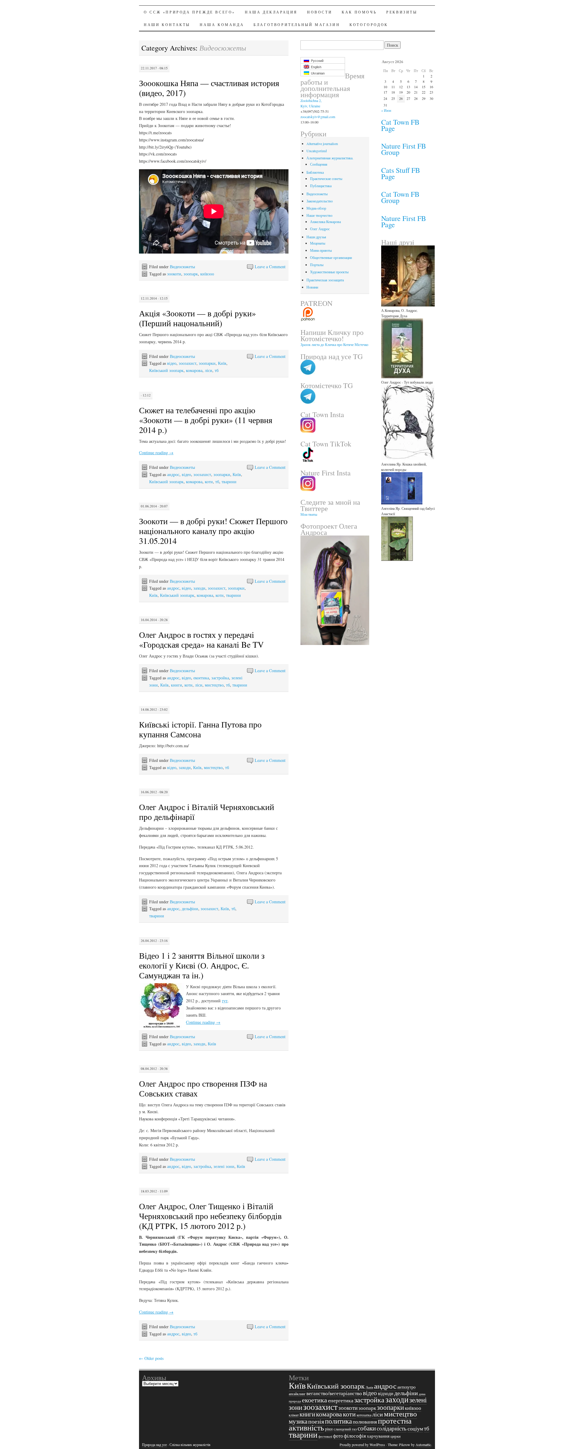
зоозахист (187, 363)
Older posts (151, 1358)
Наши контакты (167, 24)
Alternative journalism (322, 143)
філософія (355, 1436)
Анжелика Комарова (325, 221)
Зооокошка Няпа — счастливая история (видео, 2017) (209, 87)
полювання (365, 1421)
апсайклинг (297, 1394)
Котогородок (368, 24)
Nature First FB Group (403, 149)
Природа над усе (154, 1444)
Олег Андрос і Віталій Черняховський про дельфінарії (206, 811)
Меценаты (317, 243)
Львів (369, 1387)
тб (217, 370)
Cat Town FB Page (400, 125)
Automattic (423, 1444)
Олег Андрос (320, 228)
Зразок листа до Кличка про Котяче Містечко (334, 344)
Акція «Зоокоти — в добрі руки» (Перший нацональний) (197, 318)
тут (225, 1000)
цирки (395, 1436)
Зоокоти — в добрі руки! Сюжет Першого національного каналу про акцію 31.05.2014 (213, 530)
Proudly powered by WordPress (362, 1444)
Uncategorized (316, 150)
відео (171, 363)
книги (176, 685)
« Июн (386, 110)
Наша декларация (271, 12)
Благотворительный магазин (297, 24)
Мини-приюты (321, 250)
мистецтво (214, 685)
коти (209, 481)
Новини (312, 287)
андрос (173, 474)
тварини (229, 481)
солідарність (392, 1428)
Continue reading (156, 452)
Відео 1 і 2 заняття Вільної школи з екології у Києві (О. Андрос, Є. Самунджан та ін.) (202, 965)
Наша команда (222, 24)
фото (338, 1436)
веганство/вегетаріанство (334, 1393)
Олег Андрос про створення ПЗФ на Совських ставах (203, 1088)
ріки (329, 1429)
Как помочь (359, 12)
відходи (385, 1393)
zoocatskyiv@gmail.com (317, 116)
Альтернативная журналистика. (329, 157)
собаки (367, 1428)
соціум (415, 1428)
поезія (316, 1421)
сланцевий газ (345, 1429)
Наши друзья (316, 236)
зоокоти (174, 274)
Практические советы (326, 178)
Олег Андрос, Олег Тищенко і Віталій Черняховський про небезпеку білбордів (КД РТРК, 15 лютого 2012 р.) (210, 1215)
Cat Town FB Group (400, 197)
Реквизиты (401, 12)
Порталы (316, 264)
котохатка (364, 1415)
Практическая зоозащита (325, 279)
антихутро (406, 1387)
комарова (194, 370)
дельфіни (190, 908)
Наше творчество (319, 215)
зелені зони (223, 1166)
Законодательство (319, 201)
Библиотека (315, 172)
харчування (378, 1436)
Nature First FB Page (403, 221)
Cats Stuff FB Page (400, 173)
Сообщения (318, 164)
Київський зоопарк (166, 370)
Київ (222, 363)
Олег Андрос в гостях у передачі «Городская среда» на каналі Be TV (201, 639)
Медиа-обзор (316, 208)
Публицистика (321, 185)
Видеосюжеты (182, 266)
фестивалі (325, 1436)
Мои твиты (308, 514)
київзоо (207, 274)
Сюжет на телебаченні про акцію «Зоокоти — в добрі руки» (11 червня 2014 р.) (205, 419)
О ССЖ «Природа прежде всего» (189, 12)
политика (338, 1420)
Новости (319, 12)
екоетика (201, 678)
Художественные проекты (329, 271)
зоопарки (207, 363)
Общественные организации (331, 257)
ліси (208, 370)
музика (298, 1421)
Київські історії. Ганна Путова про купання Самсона (200, 729)
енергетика (340, 1400)
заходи (199, 588)
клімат (294, 1415)
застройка (220, 678)
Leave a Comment (270, 266)
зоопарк (191, 274)
